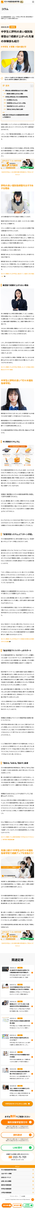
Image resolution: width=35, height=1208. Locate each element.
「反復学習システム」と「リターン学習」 (16, 103)
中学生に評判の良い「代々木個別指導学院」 (16, 97)
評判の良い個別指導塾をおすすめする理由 (16, 90)
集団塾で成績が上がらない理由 (15, 93)
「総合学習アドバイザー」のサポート (16, 106)
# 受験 (11, 46)
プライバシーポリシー (14, 1196)
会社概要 (23, 1196)
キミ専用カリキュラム (12, 100)
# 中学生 (4, 46)
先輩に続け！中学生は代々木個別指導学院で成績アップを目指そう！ (16, 116)
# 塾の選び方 (21, 46)
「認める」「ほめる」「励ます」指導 (15, 109)
